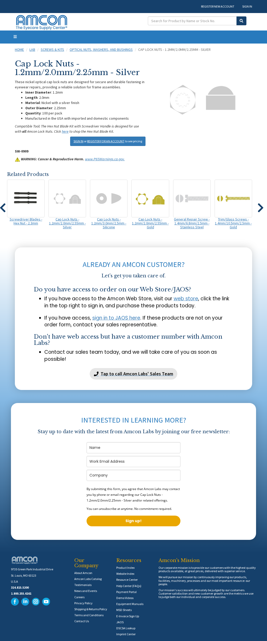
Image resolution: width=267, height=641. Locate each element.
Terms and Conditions (89, 615)
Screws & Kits (52, 49)
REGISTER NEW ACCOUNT (217, 6)
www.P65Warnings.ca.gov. (105, 159)
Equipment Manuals (129, 604)
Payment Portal (126, 592)
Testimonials (83, 585)
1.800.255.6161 (21, 593)
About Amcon (83, 573)
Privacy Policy (83, 603)
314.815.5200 (20, 587)
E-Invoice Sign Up (127, 616)
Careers (79, 597)
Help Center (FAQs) (128, 586)
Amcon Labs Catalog (88, 579)
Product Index (125, 568)
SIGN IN (247, 6)
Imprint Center (126, 634)
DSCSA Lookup (125, 628)
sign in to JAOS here (116, 317)
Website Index (125, 574)
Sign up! (133, 520)
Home (19, 49)
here (65, 131)
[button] (260, 205)
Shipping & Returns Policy (90, 609)
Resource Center (127, 580)
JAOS (120, 622)
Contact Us (81, 621)
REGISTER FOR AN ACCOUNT (105, 141)
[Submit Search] (241, 20)
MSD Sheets (124, 610)
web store (186, 298)
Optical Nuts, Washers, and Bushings (101, 49)
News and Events (85, 591)
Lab (32, 49)
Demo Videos (125, 598)
